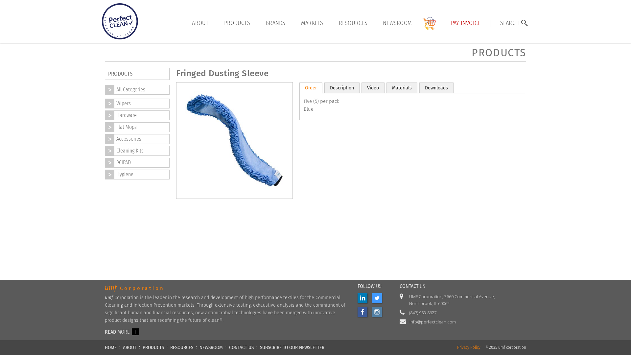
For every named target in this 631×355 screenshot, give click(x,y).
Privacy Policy (468, 347)
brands (276, 23)
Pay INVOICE (465, 23)
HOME (111, 347)
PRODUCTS (153, 347)
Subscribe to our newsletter (292, 347)
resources (353, 23)
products (237, 23)
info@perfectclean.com (432, 322)
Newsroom (397, 23)
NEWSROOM (211, 347)
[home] (120, 21)
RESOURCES (181, 347)
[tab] (310, 88)
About (200, 23)
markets (312, 23)
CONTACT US (241, 347)
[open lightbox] (186, 218)
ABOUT (129, 347)
